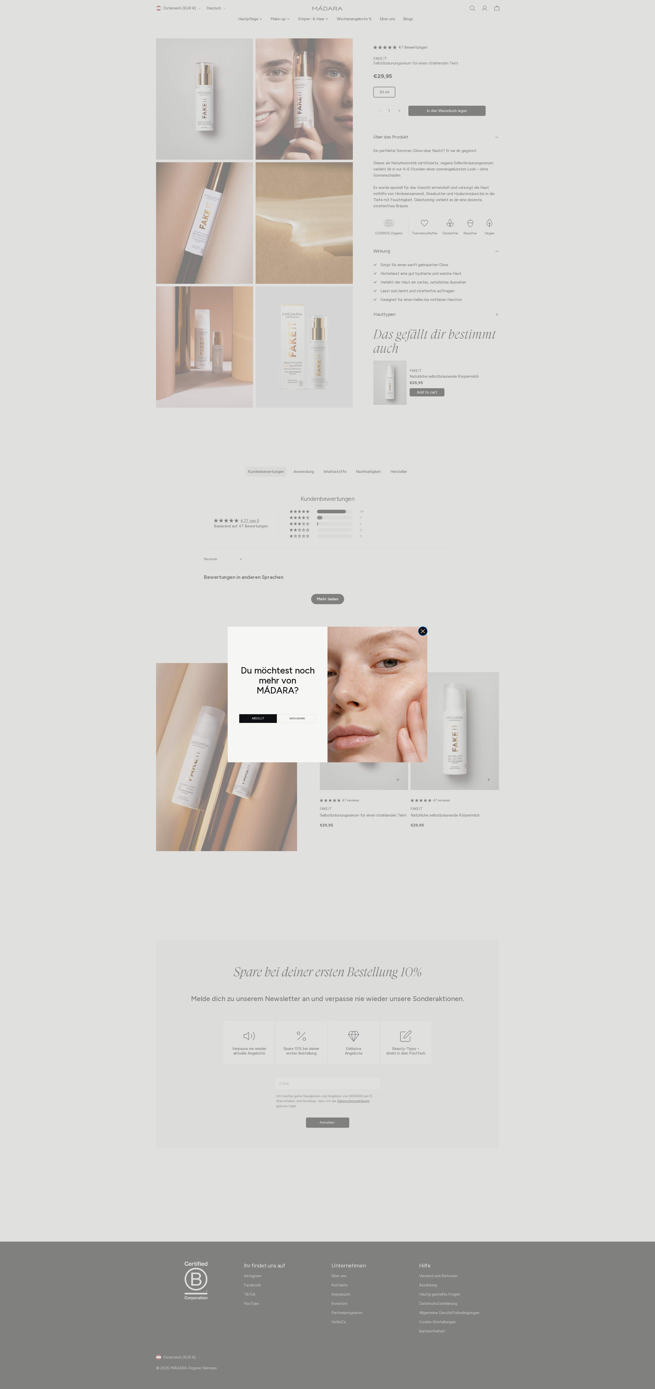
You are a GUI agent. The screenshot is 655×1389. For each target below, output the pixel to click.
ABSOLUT (258, 718)
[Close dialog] (422, 631)
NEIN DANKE (297, 718)
